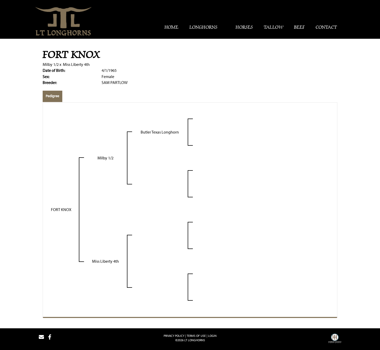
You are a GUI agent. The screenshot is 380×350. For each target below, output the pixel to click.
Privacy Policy (174, 336)
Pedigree (52, 96)
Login (212, 336)
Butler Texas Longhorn (160, 132)
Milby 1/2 (51, 64)
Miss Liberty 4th (76, 64)
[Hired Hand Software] (334, 339)
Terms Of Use (196, 336)
